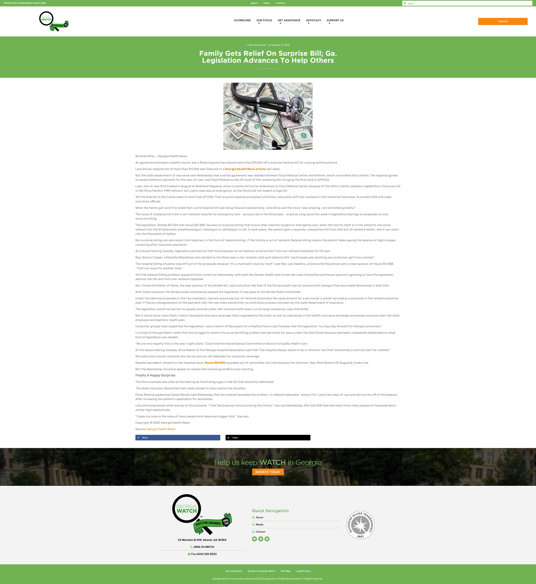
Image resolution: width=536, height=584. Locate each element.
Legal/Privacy (303, 571)
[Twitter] (260, 538)
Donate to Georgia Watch (261, 571)
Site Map (285, 571)
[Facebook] (254, 538)
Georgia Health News (160, 429)
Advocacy (313, 20)
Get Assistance (289, 20)
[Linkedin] (267, 538)
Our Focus (264, 20)
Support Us (335, 20)
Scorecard (242, 20)
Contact (280, 3)
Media (267, 3)
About (254, 3)
